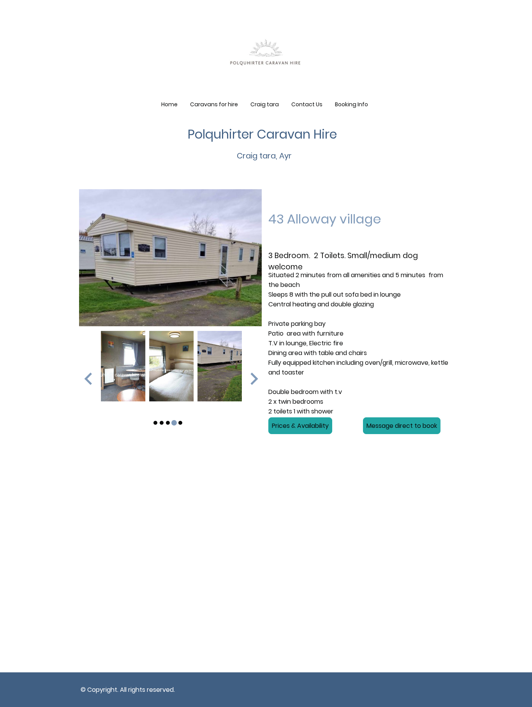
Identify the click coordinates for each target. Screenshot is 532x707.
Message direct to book (401, 425)
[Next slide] (253, 378)
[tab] (155, 423)
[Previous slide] (89, 378)
